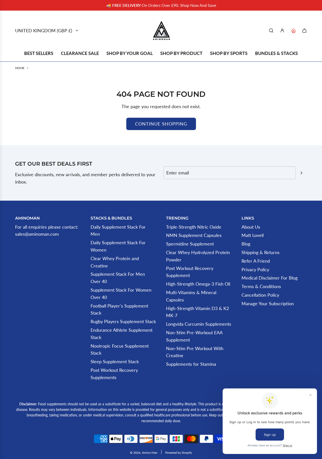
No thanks (206, 322)
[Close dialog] (278, 155)
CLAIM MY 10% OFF (206, 286)
